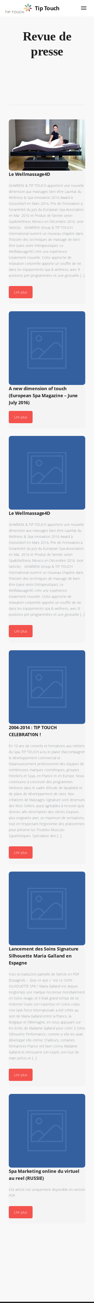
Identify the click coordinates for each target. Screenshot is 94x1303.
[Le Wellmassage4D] (47, 145)
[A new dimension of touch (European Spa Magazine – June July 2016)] (47, 348)
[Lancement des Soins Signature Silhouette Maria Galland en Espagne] (47, 908)
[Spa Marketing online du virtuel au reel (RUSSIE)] (47, 1131)
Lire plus (20, 292)
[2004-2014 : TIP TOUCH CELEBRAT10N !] (47, 687)
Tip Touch (47, 8)
